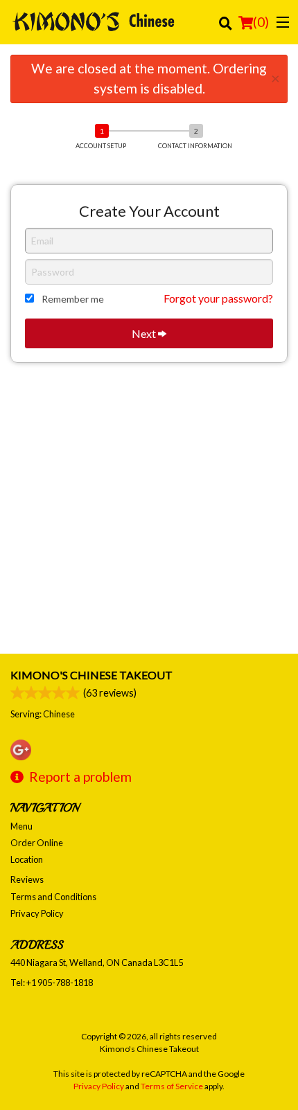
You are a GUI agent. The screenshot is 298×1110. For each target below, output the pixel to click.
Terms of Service (172, 1086)
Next (145, 333)
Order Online (36, 842)
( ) (261, 22)
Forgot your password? (218, 298)
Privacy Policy (37, 913)
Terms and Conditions (53, 896)
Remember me (73, 299)
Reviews (27, 879)
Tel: (51, 982)
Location (26, 859)
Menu (21, 826)
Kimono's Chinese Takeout (91, 674)
